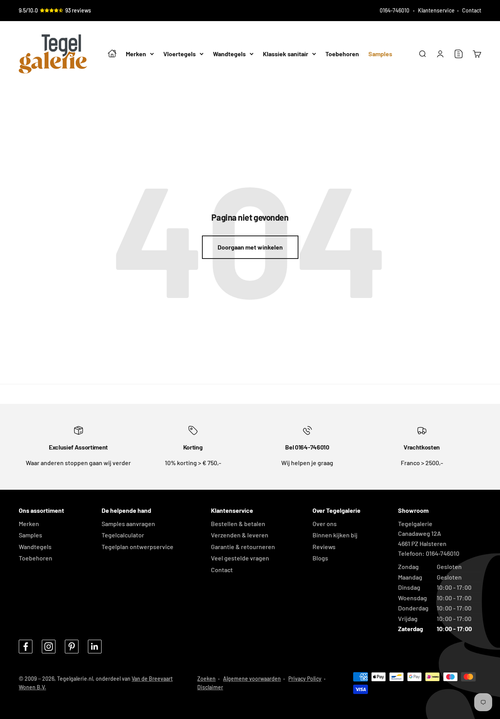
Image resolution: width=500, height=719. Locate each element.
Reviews (324, 546)
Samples (380, 54)
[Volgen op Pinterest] (72, 646)
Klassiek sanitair (285, 54)
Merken (136, 54)
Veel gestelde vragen (240, 558)
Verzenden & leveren (239, 535)
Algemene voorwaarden (252, 678)
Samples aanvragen (128, 523)
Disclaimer (210, 687)
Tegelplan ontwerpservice (137, 546)
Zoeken (206, 678)
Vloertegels (179, 54)
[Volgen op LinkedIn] (95, 646)
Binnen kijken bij (334, 535)
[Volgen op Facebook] (25, 646)
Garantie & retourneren (243, 546)
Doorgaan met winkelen (250, 247)
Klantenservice (436, 10)
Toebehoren (342, 54)
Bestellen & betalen (238, 523)
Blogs (320, 558)
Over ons (324, 523)
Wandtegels (229, 54)
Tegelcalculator (123, 535)
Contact (471, 10)
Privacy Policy (304, 678)
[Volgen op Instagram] (48, 646)
